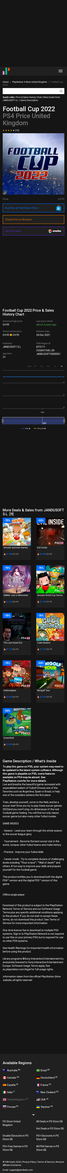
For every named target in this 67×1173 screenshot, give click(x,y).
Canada (13, 1077)
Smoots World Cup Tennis (50, 595)
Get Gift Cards (13, 231)
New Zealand (50, 1092)
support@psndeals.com (21, 1170)
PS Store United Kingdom (12, 1123)
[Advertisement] (33, 33)
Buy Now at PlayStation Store (21, 207)
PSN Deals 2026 (13, 1162)
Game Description (29, 100)
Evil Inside (42, 547)
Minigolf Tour (43, 690)
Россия (12, 1106)
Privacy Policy (29, 1162)
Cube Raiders (43, 643)
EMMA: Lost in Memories (16, 595)
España (12, 1084)
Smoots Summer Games (16, 547)
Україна (47, 1106)
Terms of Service (46, 1162)
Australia (13, 1070)
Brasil (45, 1070)
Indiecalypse (10, 690)
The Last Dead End (13, 643)
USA (44, 1099)
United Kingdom (17, 1099)
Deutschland (49, 1077)
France (46, 1084)
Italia (11, 1092)
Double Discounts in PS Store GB (15, 1137)
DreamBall (9, 738)
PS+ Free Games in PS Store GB (15, 1148)
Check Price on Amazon (18, 219)
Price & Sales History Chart (29, 97)
